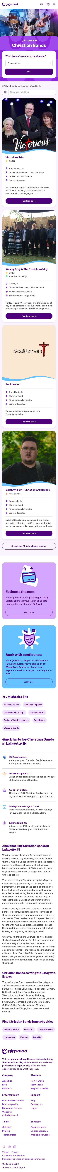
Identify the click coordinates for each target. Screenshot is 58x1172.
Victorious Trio (14, 157)
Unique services (39, 1131)
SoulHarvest (13, 384)
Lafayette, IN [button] (30, 40)
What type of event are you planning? (25, 56)
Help (33, 1100)
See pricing (29, 612)
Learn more (29, 682)
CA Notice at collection (13, 1155)
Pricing (6, 1131)
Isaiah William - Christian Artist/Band (28, 489)
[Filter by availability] (32, 92)
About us (7, 1081)
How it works (37, 1081)
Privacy (15, 1152)
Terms (5, 1152)
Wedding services (40, 1134)
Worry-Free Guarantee (18, 667)
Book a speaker (10, 1104)
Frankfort (28, 1029)
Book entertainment (13, 1100)
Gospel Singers (37, 712)
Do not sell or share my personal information (23, 1159)
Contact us (37, 1104)
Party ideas (37, 1084)
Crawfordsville (46, 1029)
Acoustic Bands (11, 705)
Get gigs (6, 1127)
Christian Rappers (33, 705)
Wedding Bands (11, 728)
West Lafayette (11, 1029)
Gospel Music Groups (14, 712)
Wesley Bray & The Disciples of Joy (27, 269)
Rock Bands (39, 720)
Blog (4, 1084)
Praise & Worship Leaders (16, 720)
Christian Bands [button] (29, 45)
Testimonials (9, 1134)
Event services (38, 1127)
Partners (7, 1088)
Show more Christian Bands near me (29, 546)
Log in (34, 1108)
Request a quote (39, 1088)
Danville (37, 1037)
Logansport (9, 1037)
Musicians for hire (12, 1108)
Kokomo (24, 1037)
